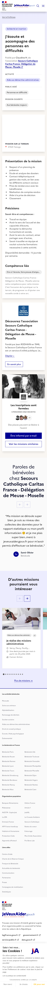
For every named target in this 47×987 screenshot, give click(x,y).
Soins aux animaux (9, 705)
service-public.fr (9, 939)
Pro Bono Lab (30, 840)
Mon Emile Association (33, 836)
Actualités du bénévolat (11, 868)
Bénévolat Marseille (32, 771)
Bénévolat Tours (8, 771)
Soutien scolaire (8, 719)
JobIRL (27, 812)
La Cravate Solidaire (32, 817)
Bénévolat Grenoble (32, 761)
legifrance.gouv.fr (10, 935)
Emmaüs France (8, 822)
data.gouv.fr (27, 939)
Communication (8, 873)
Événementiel (7, 738)
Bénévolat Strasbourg (10, 775)
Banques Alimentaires (10, 803)
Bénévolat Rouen (8, 757)
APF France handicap (10, 826)
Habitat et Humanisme (10, 831)
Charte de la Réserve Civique (13, 859)
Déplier (9, 355)
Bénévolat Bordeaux (9, 780)
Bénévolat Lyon (8, 766)
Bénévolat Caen (30, 789)
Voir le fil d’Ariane (8, 17)
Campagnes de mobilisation (12, 887)
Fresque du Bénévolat (10, 863)
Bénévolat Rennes (8, 761)
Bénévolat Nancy (8, 785)
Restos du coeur (31, 826)
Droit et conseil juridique (11, 729)
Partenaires (6, 878)
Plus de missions (22, 680)
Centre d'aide (7, 854)
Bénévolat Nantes (31, 785)
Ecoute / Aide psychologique (13, 734)
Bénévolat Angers (31, 780)
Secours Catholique (32, 822)
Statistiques (6, 892)
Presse (4, 882)
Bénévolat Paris (7, 752)
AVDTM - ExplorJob (9, 812)
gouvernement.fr (30, 935)
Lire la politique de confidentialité (14, 976)
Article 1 (28, 808)
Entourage (28, 831)
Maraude (5, 701)
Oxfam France (30, 803)
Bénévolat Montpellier (33, 766)
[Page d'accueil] (24, 6)
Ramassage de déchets (10, 715)
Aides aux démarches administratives (16, 724)
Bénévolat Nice (7, 789)
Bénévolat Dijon (30, 775)
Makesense (6, 808)
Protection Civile (8, 836)
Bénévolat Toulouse (32, 757)
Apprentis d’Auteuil (9, 840)
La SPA (4, 817)
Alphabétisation (8, 710)
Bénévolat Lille (30, 752)
